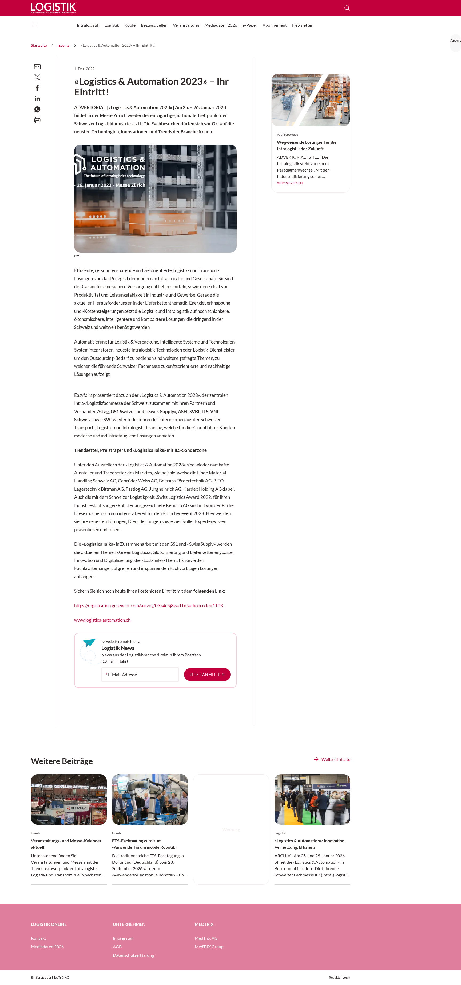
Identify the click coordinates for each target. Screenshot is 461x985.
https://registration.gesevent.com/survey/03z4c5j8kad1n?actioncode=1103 (148, 605)
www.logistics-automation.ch (102, 620)
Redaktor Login (339, 977)
